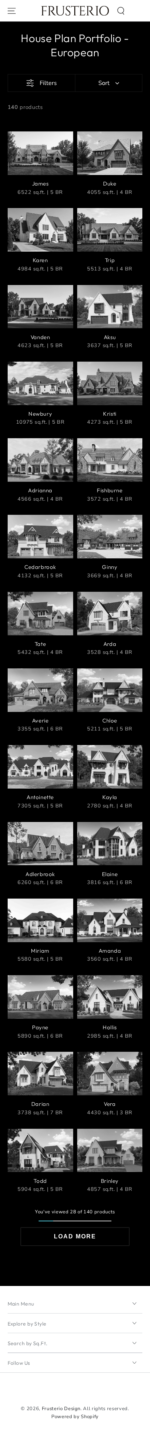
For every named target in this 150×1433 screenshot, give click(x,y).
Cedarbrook (40, 566)
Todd (40, 1180)
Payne (40, 1027)
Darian (40, 1103)
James (40, 183)
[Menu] (11, 10)
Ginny (109, 566)
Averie (40, 720)
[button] (121, 10)
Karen (40, 260)
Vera (109, 1103)
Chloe (109, 720)
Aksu (110, 337)
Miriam (40, 950)
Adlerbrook (40, 874)
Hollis (110, 1027)
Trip (110, 260)
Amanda (110, 950)
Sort (104, 83)
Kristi (110, 413)
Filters (48, 83)
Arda (109, 643)
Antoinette (40, 797)
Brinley (110, 1180)
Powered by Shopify (75, 1416)
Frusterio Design (61, 1408)
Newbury (40, 413)
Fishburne (109, 490)
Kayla (109, 797)
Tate (40, 643)
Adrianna (40, 490)
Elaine (110, 874)
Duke (109, 183)
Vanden (40, 337)
